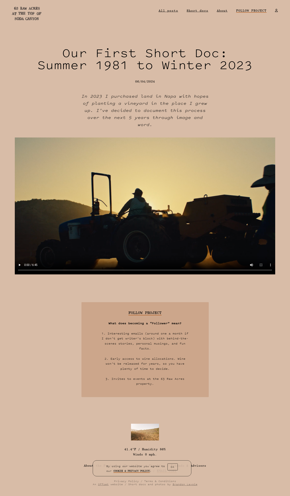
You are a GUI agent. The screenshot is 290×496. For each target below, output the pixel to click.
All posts (168, 10)
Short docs (197, 10)
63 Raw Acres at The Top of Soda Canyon (26, 13)
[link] (131, 471)
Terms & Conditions (160, 481)
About (222, 10)
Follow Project (251, 10)
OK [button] (173, 467)
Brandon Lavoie (185, 484)
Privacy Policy (126, 481)
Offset (103, 484)
